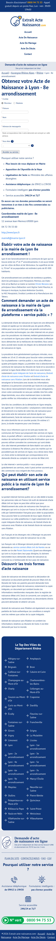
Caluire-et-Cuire (38, 671)
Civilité (5, 99)
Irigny (11, 735)
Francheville (36, 722)
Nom (4, 117)
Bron (32, 667)
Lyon (10, 745)
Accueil (28, 31)
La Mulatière (36, 735)
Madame (19, 103)
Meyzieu (12, 787)
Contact (28, 53)
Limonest (12, 740)
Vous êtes (6, 141)
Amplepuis (35, 658)
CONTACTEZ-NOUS (30, 858)
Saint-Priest (35, 808)
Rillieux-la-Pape (16, 808)
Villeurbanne (36, 818)
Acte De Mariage (28, 42)
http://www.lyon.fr (11, 232)
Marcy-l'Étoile (37, 778)
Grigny (33, 730)
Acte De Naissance (28, 37)
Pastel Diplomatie (25, 550)
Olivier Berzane (42, 284)
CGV (49, 858)
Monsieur (8, 103)
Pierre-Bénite (36, 795)
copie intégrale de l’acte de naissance (28, 373)
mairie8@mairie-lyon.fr (13, 238)
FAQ (43, 858)
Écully (11, 713)
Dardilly (34, 705)
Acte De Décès (28, 48)
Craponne (35, 697)
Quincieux (35, 800)
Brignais (12, 667)
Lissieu (33, 740)
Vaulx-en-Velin (15, 813)
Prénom (5, 108)
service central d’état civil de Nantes (29, 547)
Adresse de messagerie (11, 126)
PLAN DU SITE (12, 858)
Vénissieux (35, 813)
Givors (11, 730)
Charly (11, 688)
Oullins (11, 795)
